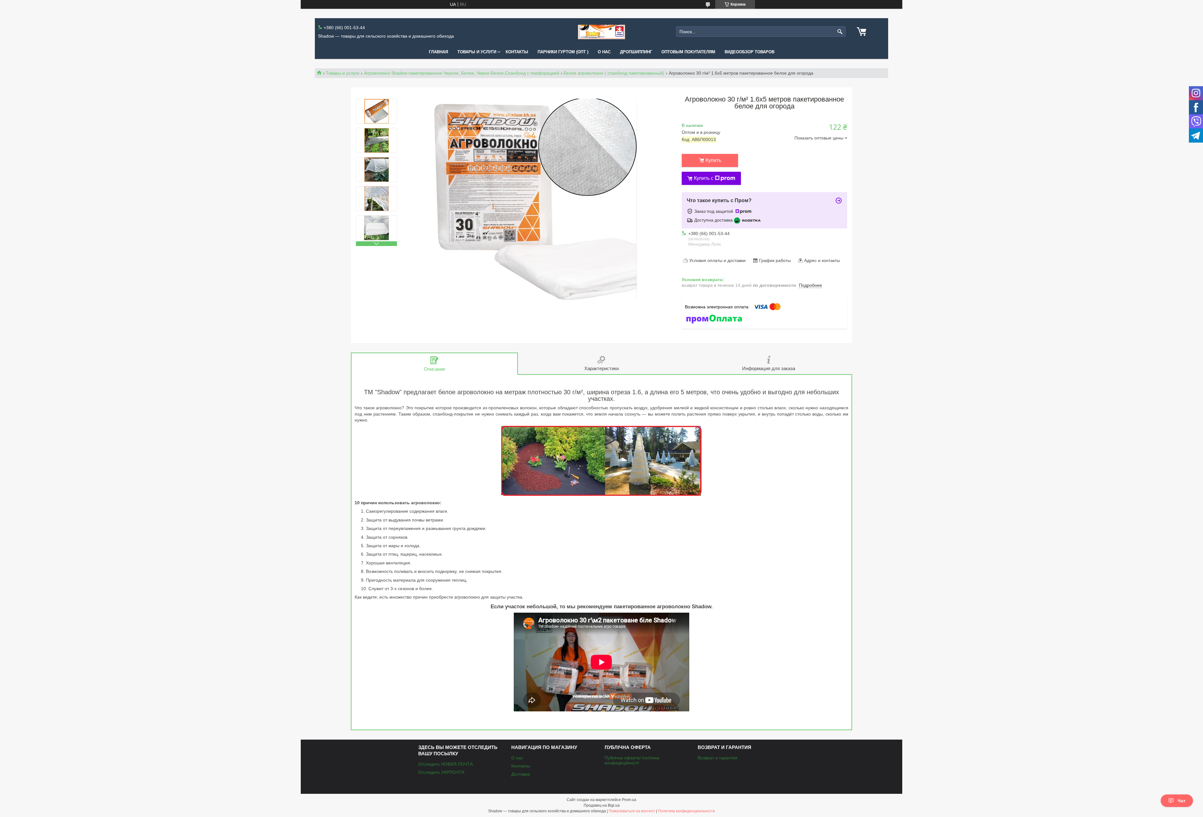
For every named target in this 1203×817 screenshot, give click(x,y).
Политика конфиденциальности (686, 811)
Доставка (520, 774)
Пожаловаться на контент (632, 811)
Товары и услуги (476, 52)
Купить (713, 160)
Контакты (517, 52)
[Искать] (840, 32)
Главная (438, 52)
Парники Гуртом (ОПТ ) (563, 52)
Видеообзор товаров (749, 52)
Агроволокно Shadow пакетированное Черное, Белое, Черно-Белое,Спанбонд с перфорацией (461, 73)
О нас (604, 52)
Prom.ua (629, 800)
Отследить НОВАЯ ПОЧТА (445, 764)
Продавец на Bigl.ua (602, 805)
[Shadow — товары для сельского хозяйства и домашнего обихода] (601, 31)
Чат (1181, 800)
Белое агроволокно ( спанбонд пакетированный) (614, 73)
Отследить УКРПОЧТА (441, 772)
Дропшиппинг (636, 52)
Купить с (703, 178)
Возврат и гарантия (717, 757)
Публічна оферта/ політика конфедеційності (632, 760)
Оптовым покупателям (688, 52)
